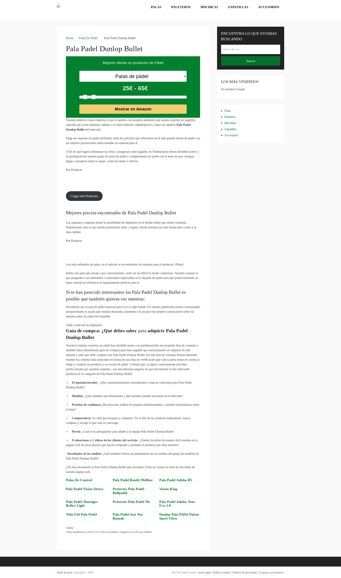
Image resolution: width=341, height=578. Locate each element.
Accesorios (268, 7)
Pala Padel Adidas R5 (175, 480)
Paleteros (181, 7)
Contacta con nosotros (271, 572)
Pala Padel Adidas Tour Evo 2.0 (177, 504)
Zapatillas (238, 7)
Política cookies (221, 572)
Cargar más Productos (84, 196)
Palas (156, 7)
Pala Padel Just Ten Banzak (128, 516)
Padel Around (64, 572)
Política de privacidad (244, 572)
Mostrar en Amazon (133, 109)
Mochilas (209, 7)
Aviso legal (204, 572)
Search (250, 61)
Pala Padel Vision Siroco (84, 489)
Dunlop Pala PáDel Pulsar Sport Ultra (179, 516)
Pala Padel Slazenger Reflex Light (82, 504)
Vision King (168, 489)
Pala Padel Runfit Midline (133, 480)
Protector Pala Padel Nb (131, 502)
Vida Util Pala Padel (81, 514)
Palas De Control (79, 480)
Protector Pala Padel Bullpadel (128, 491)
